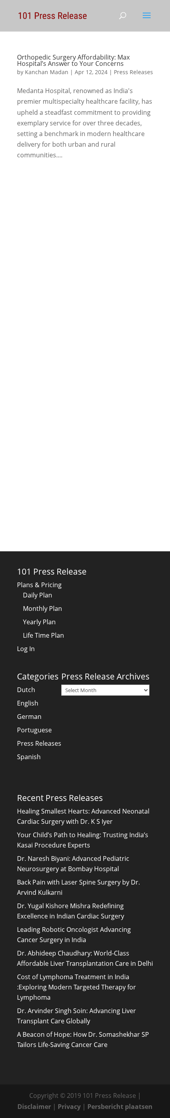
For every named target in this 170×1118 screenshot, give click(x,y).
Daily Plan (37, 595)
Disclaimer (34, 1106)
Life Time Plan (43, 635)
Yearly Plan (39, 622)
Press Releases (133, 72)
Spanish (29, 756)
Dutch (26, 689)
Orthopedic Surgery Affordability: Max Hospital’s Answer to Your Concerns (73, 60)
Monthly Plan (42, 608)
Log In (26, 648)
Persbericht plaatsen (120, 1106)
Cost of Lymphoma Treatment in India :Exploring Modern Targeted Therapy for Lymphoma (76, 987)
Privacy (69, 1106)
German (29, 716)
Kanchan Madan (46, 72)
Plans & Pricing (39, 584)
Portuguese (34, 730)
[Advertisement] (85, 262)
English (27, 703)
